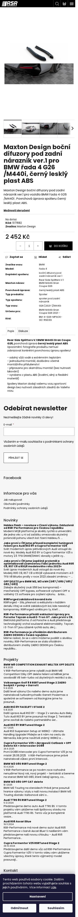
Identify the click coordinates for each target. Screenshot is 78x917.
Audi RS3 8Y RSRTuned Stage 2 (24, 725)
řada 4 (43, 268)
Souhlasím (56, 908)
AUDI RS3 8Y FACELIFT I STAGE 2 (24, 707)
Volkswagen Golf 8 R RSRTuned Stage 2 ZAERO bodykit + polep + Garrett (35, 684)
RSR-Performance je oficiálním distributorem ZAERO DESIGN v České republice (35, 633)
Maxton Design (26, 226)
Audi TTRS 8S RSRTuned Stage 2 (25, 800)
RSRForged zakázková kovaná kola (28, 599)
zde (53, 887)
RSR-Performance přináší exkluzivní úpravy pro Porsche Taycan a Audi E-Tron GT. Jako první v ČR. (38, 616)
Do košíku (61, 246)
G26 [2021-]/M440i (50, 305)
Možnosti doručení (17, 210)
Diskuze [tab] (23, 331)
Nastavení (38, 896)
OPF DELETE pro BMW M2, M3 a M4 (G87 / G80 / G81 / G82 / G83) (38, 583)
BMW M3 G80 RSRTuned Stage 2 (25, 763)
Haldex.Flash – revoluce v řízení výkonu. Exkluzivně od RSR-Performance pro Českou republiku (39, 527)
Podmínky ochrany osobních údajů (26, 508)
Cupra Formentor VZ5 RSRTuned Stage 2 (31, 843)
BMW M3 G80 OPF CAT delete (23, 782)
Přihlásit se (16, 458)
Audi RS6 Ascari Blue (17, 821)
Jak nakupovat (13, 500)
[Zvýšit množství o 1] (38, 246)
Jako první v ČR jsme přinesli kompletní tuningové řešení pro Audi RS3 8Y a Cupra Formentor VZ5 (38, 544)
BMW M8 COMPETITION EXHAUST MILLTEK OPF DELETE (39, 664)
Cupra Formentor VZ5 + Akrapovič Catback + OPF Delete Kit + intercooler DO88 (37, 744)
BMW (42, 264)
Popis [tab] (11, 331)
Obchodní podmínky (17, 504)
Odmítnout (19, 908)
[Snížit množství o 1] (20, 246)
